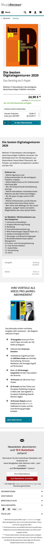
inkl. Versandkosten (35, 100)
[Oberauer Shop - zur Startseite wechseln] (11, 5)
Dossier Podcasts (11, 113)
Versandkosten (30, 519)
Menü (7, 12)
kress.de (29, 403)
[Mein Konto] (35, 12)
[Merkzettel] (30, 12)
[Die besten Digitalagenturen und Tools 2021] (22, 312)
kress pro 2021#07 (11, 116)
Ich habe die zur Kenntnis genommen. (23, 485)
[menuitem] (5, 12)
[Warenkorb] (40, 12)
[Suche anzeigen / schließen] (25, 12)
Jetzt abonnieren (14, 420)
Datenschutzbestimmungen (26, 484)
